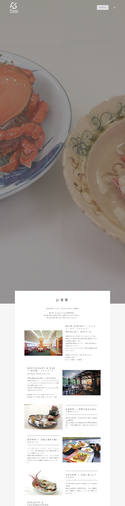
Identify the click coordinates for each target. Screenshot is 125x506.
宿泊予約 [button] (102, 7)
